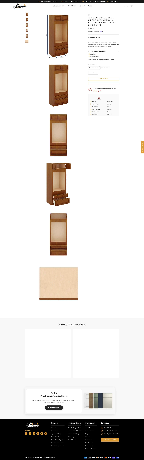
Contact (87, 437)
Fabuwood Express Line (57, 446)
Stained (109, 104)
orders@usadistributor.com (111, 431)
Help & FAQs (71, 440)
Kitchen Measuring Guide (57, 440)
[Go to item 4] (27, 30)
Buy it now (103, 83)
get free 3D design (110, 439)
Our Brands (88, 440)
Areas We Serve (89, 431)
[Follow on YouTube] (41, 433)
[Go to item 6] (27, 41)
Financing (71, 437)
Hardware (82, 6)
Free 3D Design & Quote (74, 428)
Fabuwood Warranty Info (57, 443)
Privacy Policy (89, 446)
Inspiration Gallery (56, 434)
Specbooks (54, 428)
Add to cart (103, 79)
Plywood (109, 114)
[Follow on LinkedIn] (45, 433)
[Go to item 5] (27, 36)
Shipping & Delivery (73, 434)
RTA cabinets (72, 6)
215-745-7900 (107, 428)
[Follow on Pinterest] (38, 433)
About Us (87, 428)
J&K (89, 15)
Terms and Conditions (91, 449)
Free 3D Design (142, 147)
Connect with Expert (54, 407)
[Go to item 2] (27, 20)
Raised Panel (110, 101)
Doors (90, 6)
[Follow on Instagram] (34, 433)
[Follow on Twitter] (30, 433)
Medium (109, 109)
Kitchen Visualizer (56, 437)
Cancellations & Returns (74, 431)
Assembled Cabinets (58, 6)
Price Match (54, 431)
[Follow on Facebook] (26, 433)
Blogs (86, 434)
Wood (108, 111)
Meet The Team (89, 443)
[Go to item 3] (27, 25)
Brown (108, 106)
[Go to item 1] (27, 14)
